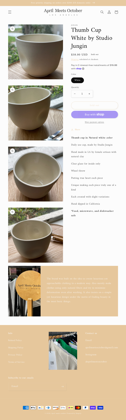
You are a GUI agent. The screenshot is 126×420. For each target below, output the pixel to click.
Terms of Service (16, 362)
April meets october (58, 413)
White (78, 80)
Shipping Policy (16, 348)
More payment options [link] (94, 122)
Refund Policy (15, 340)
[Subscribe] (62, 386)
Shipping (75, 59)
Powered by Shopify (74, 413)
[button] (9, 12)
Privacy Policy (15, 355)
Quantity (75, 87)
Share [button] (77, 130)
